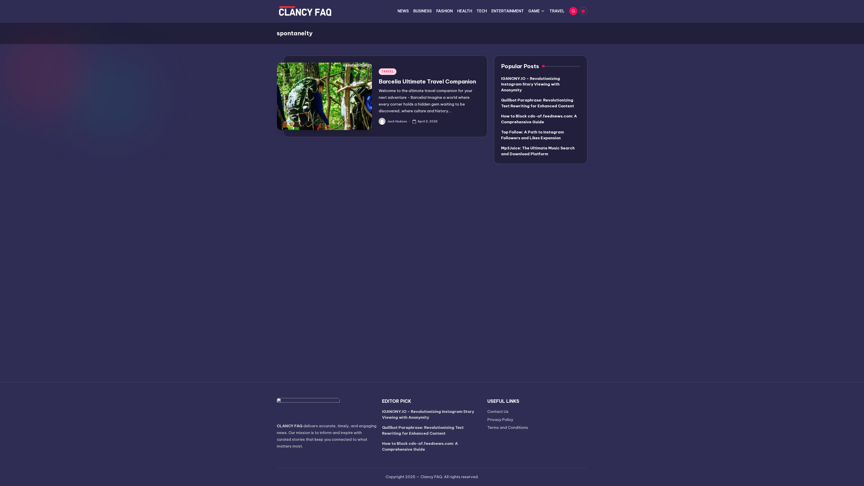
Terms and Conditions (507, 427)
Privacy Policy (500, 419)
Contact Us (497, 411)
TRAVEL (387, 71)
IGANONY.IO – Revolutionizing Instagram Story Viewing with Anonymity (530, 84)
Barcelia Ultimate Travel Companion (427, 81)
